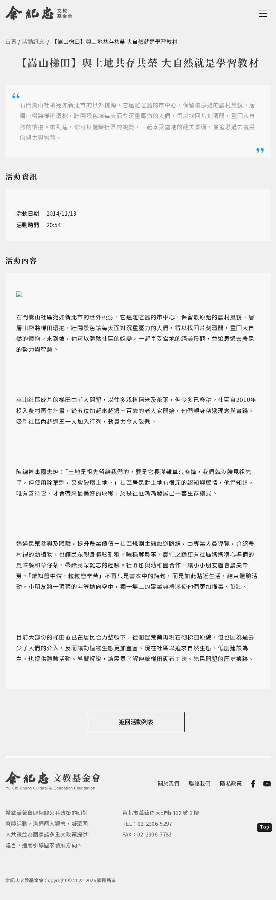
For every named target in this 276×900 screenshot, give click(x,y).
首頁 (11, 41)
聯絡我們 (200, 783)
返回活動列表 (136, 721)
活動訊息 (33, 41)
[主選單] (264, 13)
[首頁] (39, 12)
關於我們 (169, 783)
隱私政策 (231, 783)
